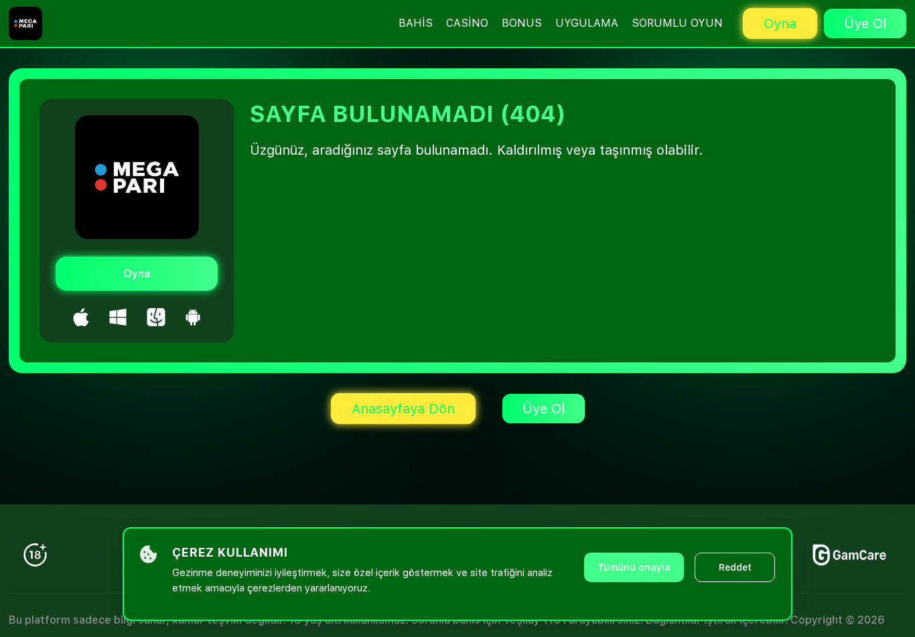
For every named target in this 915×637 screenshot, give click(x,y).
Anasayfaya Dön (403, 409)
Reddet (735, 567)
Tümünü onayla (634, 567)
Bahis (416, 23)
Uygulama (586, 23)
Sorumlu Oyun (677, 23)
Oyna (780, 23)
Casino (467, 23)
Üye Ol (865, 23)
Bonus (522, 23)
